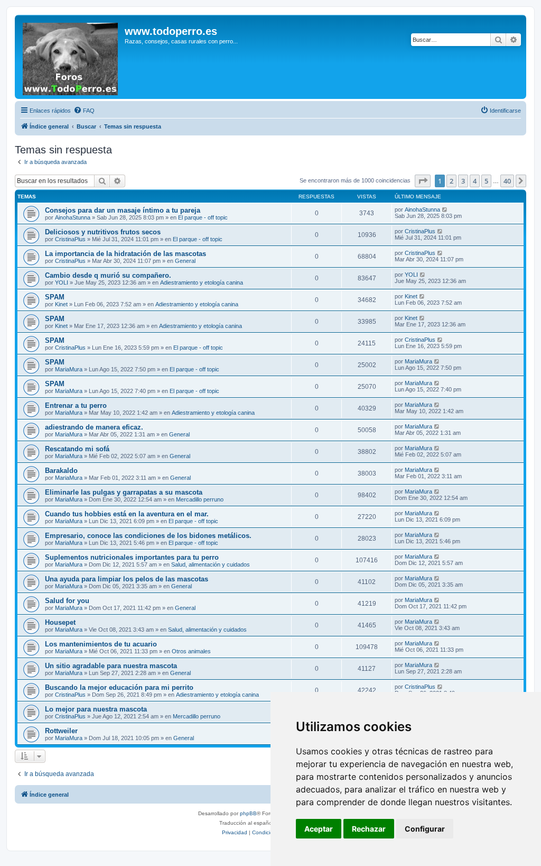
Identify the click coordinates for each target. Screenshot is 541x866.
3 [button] (463, 181)
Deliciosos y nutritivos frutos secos (103, 232)
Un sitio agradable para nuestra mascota (111, 666)
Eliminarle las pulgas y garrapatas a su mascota (123, 492)
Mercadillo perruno (199, 499)
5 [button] (486, 181)
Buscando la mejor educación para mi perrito (119, 687)
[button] (423, 181)
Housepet (60, 622)
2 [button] (451, 181)
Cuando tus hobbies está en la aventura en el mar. (127, 514)
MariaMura (68, 369)
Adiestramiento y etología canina (201, 282)
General (185, 261)
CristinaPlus (70, 239)
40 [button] (507, 181)
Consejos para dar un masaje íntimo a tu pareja (122, 210)
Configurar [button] (425, 828)
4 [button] (475, 181)
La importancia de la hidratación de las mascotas (125, 254)
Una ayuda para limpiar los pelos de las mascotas (126, 579)
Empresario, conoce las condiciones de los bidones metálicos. (148, 536)
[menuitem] (84, 110)
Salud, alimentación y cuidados (210, 564)
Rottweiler (61, 731)
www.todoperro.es (171, 31)
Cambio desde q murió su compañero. (108, 275)
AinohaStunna (72, 217)
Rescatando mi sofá (77, 449)
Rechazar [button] (369, 828)
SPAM (54, 297)
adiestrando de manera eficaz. (94, 427)
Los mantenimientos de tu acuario (101, 644)
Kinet (61, 304)
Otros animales (191, 651)
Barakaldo (61, 471)
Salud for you (67, 601)
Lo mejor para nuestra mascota (96, 709)
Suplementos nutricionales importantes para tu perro (132, 557)
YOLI (61, 282)
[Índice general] (71, 56)
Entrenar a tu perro (76, 405)
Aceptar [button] (318, 828)
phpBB (248, 813)
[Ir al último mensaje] (445, 209)
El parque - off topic (203, 217)
